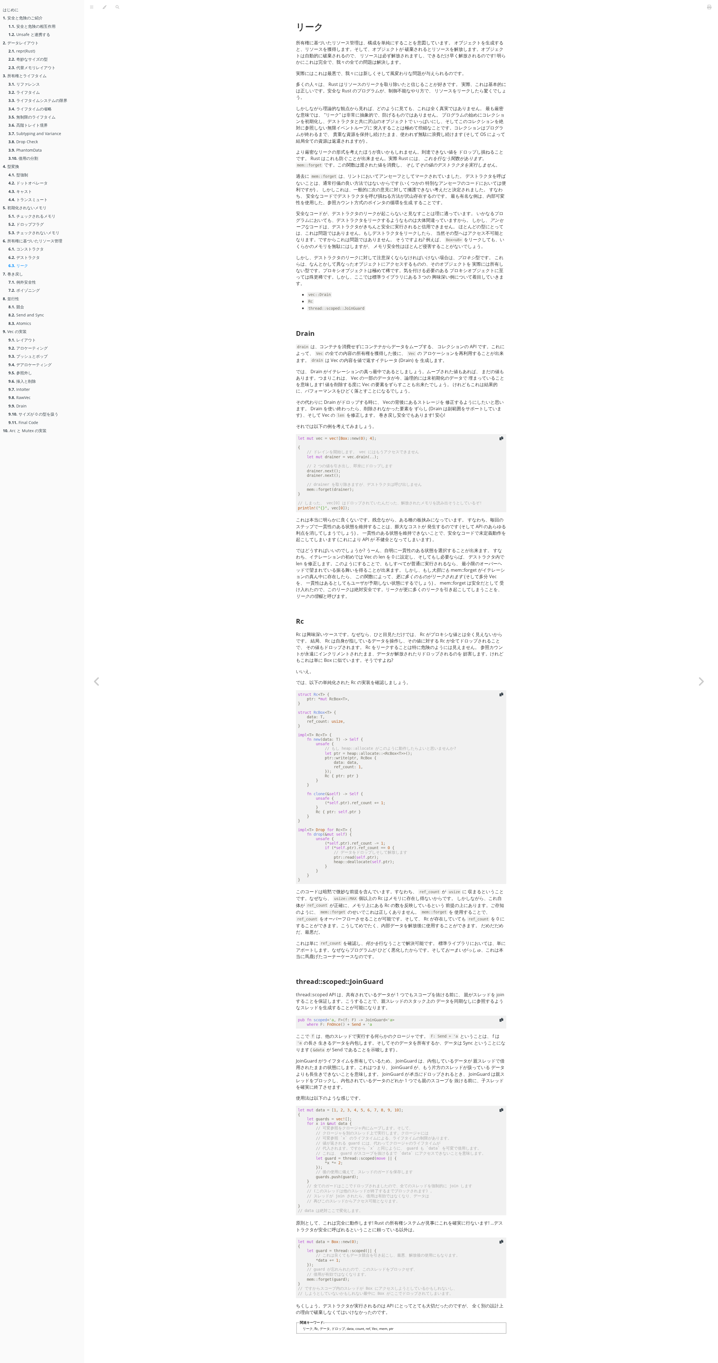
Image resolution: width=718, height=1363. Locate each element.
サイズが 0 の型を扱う (33, 414)
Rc (300, 621)
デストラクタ (24, 257)
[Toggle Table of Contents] (92, 7)
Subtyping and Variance (34, 133)
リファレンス (24, 84)
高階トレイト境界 (28, 125)
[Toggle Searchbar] (117, 7)
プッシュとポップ (28, 356)
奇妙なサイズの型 (28, 59)
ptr (391, 1328)
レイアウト (22, 340)
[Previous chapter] (96, 681)
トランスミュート (28, 199)
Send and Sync (26, 315)
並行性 (11, 298)
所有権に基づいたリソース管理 (32, 240)
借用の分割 (23, 158)
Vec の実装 (15, 331)
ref (368, 1328)
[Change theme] (104, 7)
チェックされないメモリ (33, 232)
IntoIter (19, 389)
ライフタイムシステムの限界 (37, 100)
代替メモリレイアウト (32, 67)
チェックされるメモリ (32, 216)
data (350, 1328)
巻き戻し (13, 274)
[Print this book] (709, 7)
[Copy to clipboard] (501, 438)
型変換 (11, 166)
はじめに (11, 9)
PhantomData (25, 150)
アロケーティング (28, 348)
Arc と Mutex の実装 (25, 430)
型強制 (18, 174)
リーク (18, 265)
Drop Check (23, 141)
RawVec (19, 397)
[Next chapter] (701, 681)
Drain (17, 406)
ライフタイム (24, 92)
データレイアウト (21, 42)
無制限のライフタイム (32, 117)
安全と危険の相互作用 (32, 26)
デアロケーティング (30, 364)
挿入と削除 (22, 381)
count (359, 1328)
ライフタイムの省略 (30, 108)
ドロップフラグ (26, 224)
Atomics (19, 323)
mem (383, 1328)
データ (325, 1328)
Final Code (23, 422)
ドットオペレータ (28, 183)
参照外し (20, 372)
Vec (375, 1328)
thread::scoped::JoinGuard (339, 981)
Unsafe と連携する (29, 34)
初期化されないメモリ (25, 207)
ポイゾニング (24, 290)
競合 (16, 306)
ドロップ (338, 1328)
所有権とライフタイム (25, 75)
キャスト (20, 191)
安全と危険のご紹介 (23, 17)
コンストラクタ (26, 249)
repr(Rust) (21, 51)
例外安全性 (22, 282)
